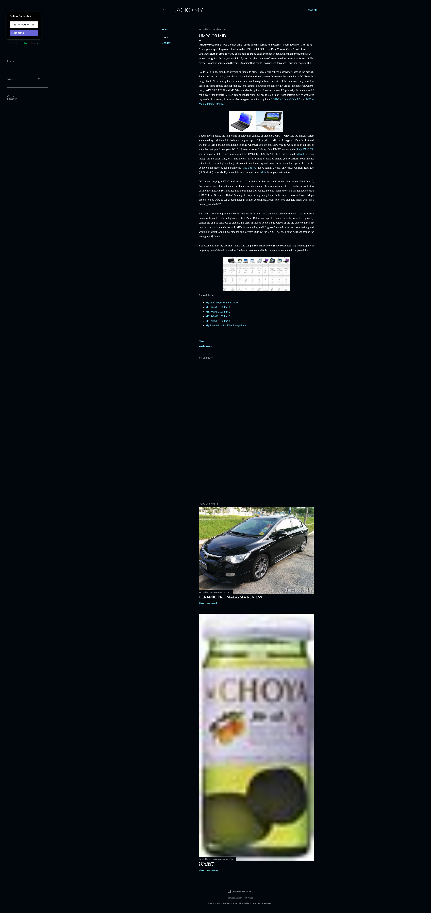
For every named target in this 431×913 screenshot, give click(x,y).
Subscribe (17, 33)
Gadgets (167, 42)
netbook (300, 154)
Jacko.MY (188, 9)
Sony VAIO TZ (305, 149)
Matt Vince (248, 897)
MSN (263, 172)
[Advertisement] (256, 470)
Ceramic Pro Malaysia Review (230, 596)
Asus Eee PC (249, 167)
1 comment (212, 603)
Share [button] (165, 29)
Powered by (16, 43)
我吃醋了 (207, 863)
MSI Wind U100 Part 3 (218, 316)
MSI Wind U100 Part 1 (218, 307)
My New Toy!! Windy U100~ (222, 302)
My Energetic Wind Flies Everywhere (226, 325)
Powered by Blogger (242, 891)
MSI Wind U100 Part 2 (218, 311)
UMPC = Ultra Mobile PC (285, 99)
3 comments (212, 870)
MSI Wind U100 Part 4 (218, 320)
